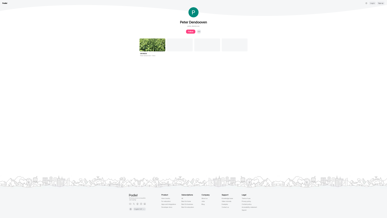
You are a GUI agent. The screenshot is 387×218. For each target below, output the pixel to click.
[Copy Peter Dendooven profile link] (199, 32)
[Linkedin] (145, 204)
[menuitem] (366, 3)
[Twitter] (134, 204)
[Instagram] (141, 204)
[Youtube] (130, 204)
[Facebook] (137, 204)
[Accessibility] (130, 209)
